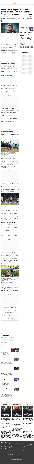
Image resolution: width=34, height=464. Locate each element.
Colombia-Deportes (4, 342)
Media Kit (23, 450)
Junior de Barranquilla (4, 337)
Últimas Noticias (10, 454)
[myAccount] (32, 3)
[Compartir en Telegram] (9, 41)
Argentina (23, 443)
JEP (9, 5)
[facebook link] (2, 446)
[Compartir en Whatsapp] (1, 41)
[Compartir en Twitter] (5, 41)
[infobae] (17, 3)
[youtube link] (2, 448)
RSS (10, 455)
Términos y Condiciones (30, 444)
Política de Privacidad (30, 445)
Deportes (2, 7)
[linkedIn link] (5, 448)
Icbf (8, 5)
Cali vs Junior (3, 340)
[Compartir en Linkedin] (7, 41)
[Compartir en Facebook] (3, 41)
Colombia (10, 446)
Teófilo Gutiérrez (11, 337)
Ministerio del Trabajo (21, 5)
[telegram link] (4, 448)
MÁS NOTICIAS (10, 400)
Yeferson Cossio (27, 5)
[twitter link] (4, 446)
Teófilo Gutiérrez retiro (10, 340)
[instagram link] (5, 446)
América (10, 443)
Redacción (17, 443)
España (10, 447)
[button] (1, 3)
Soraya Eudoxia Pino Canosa (14, 5)
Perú (10, 451)
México (10, 450)
